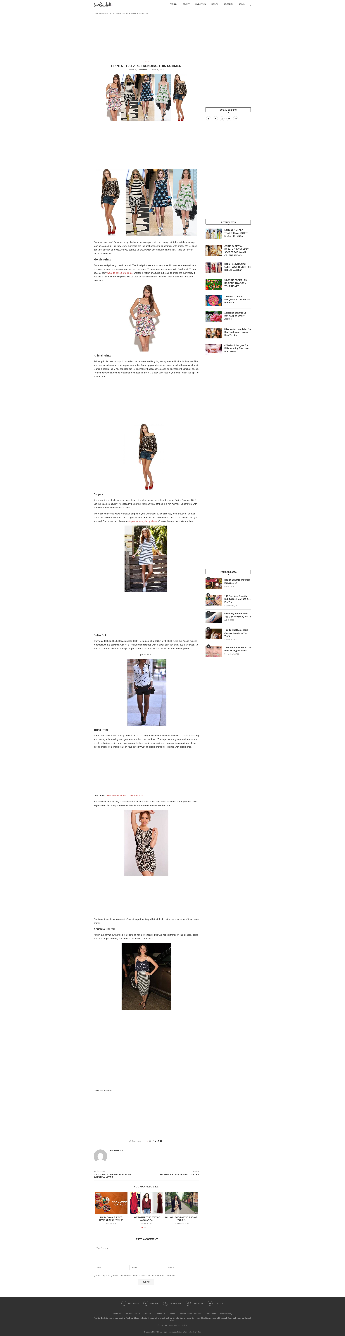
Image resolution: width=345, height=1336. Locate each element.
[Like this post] (150, 1141)
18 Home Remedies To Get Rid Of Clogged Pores (237, 649)
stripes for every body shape (142, 521)
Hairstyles (200, 4)
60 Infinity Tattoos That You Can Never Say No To (237, 615)
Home (96, 13)
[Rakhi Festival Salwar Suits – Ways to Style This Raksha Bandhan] (214, 267)
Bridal (242, 4)
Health (214, 4)
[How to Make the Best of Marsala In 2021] (146, 1203)
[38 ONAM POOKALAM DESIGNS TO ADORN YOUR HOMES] (214, 284)
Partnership (211, 1314)
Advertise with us (133, 1314)
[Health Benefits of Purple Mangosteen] (214, 583)
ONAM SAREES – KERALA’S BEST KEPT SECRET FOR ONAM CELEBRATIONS (236, 250)
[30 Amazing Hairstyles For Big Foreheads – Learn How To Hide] (214, 333)
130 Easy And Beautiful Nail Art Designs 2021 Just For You (237, 599)
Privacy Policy (226, 1314)
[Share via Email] (161, 1141)
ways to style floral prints (120, 273)
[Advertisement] (143, 39)
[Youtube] (235, 119)
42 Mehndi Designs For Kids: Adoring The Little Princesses (236, 348)
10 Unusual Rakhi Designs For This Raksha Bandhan (237, 299)
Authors (148, 1314)
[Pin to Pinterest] (158, 1141)
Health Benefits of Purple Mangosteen (237, 581)
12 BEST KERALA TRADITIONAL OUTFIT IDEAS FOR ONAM (236, 233)
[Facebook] (209, 119)
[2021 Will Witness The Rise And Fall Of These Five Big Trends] (181, 1203)
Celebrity (228, 4)
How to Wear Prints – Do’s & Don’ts (125, 795)
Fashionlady (142, 70)
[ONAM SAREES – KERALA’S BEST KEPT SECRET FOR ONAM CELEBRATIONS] (214, 250)
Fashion (173, 4)
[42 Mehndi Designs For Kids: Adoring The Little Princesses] (214, 349)
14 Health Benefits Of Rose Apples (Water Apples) (235, 316)
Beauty (186, 4)
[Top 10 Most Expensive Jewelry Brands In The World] (214, 634)
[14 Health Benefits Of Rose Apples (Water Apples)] (214, 316)
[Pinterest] (229, 119)
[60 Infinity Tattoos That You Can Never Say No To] (214, 617)
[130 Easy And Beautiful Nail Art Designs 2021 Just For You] (214, 600)
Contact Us (160, 1314)
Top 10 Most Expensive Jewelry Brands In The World (236, 633)
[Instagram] (222, 119)
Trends (111, 13)
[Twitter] (215, 119)
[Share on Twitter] (155, 1141)
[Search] (250, 5)
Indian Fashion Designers (190, 1314)
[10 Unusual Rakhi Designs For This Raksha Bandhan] (214, 300)
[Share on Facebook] (153, 1141)
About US (117, 1314)
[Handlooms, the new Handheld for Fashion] (111, 1203)
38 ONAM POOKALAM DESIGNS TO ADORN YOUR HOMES (235, 283)
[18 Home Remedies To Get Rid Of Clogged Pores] (214, 651)
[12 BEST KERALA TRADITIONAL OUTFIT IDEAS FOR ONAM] (214, 234)
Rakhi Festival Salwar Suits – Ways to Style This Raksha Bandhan (237, 267)
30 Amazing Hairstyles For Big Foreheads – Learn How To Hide (237, 332)
